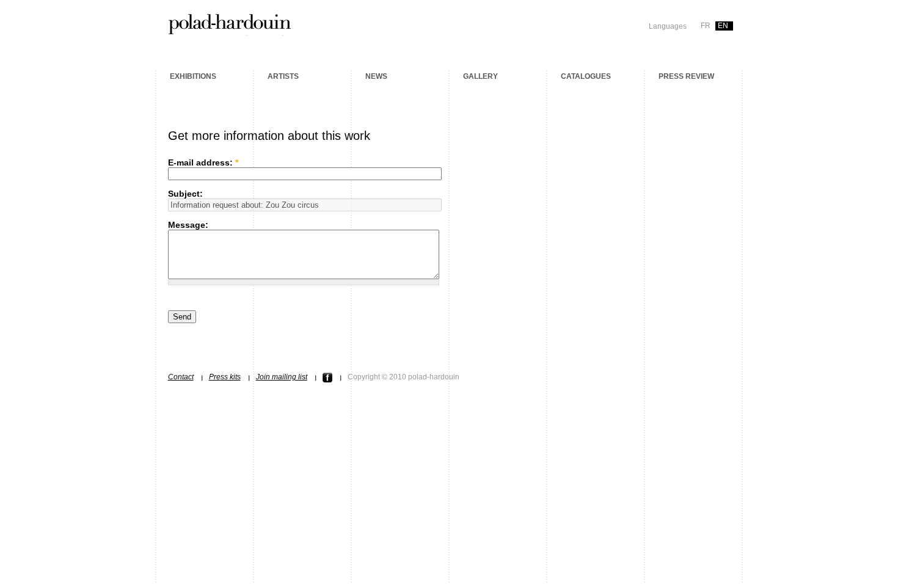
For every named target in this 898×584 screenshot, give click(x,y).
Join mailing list (281, 377)
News (376, 76)
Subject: (185, 194)
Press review (686, 76)
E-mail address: (203, 162)
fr (705, 25)
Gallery (480, 76)
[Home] (229, 32)
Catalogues (586, 76)
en (723, 25)
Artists (283, 76)
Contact (181, 377)
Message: (188, 225)
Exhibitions (193, 76)
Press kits (225, 377)
